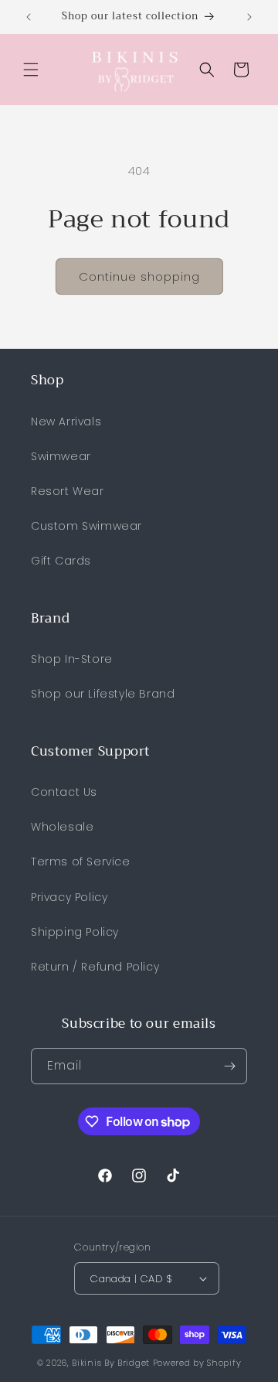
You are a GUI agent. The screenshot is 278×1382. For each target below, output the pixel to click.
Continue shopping (139, 276)
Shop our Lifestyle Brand (103, 693)
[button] (31, 70)
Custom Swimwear (86, 526)
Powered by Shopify (197, 1362)
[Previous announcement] (29, 17)
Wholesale (62, 826)
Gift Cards (61, 560)
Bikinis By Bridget (111, 1362)
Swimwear (61, 456)
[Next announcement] (249, 17)
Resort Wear (67, 491)
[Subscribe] (229, 1066)
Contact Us (64, 792)
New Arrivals (66, 421)
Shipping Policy (75, 932)
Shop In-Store (72, 659)
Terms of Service (81, 861)
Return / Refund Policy (95, 966)
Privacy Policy (69, 897)
